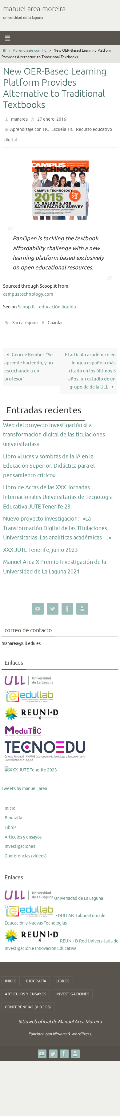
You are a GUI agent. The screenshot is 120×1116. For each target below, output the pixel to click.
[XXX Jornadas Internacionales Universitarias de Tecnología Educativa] (31, 764)
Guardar (55, 318)
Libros (10, 821)
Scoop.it (26, 302)
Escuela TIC (62, 127)
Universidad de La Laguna (78, 892)
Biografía (13, 812)
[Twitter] (52, 603)
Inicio (10, 802)
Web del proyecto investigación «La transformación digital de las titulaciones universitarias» (54, 429)
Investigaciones (20, 840)
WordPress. (81, 1028)
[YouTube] (38, 603)
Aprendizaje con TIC (29, 50)
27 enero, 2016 (51, 118)
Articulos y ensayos (23, 831)
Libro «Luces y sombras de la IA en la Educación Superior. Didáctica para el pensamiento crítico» (49, 460)
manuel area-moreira (34, 9)
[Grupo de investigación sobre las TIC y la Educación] (29, 695)
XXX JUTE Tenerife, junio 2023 (40, 544)
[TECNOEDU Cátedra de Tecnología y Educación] (45, 755)
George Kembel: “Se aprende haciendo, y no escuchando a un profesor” (28, 361)
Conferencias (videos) (26, 850)
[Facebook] (67, 603)
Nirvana (59, 1028)
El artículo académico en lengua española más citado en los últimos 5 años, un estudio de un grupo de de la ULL (90, 365)
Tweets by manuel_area (24, 783)
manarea (19, 118)
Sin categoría (25, 318)
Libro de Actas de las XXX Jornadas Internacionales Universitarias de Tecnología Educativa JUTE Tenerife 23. (58, 491)
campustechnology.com (28, 290)
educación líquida (57, 302)
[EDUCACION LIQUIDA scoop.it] (82, 603)
